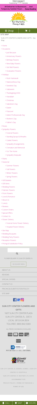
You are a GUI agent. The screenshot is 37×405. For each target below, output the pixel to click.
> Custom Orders (7, 210)
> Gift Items (5, 183)
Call (7, 403)
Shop (11, 30)
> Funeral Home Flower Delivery (17, 223)
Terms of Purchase (24, 383)
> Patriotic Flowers (8, 190)
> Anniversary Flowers (13, 56)
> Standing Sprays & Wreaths (15, 137)
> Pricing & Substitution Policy (12, 243)
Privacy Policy (9, 383)
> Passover (9, 111)
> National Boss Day (12, 82)
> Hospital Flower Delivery (14, 227)
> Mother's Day (10, 119)
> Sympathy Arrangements (14, 144)
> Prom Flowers (7, 193)
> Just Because (10, 52)
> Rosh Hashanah (11, 78)
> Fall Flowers (10, 169)
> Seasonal (5, 162)
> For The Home (11, 151)
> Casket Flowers (11, 140)
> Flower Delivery (7, 219)
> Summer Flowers (12, 165)
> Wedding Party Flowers (10, 237)
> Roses (4, 126)
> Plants (4, 159)
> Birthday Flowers (12, 60)
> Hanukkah (9, 97)
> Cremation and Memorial (15, 148)
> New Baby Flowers (12, 63)
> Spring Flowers (11, 177)
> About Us (5, 200)
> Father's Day (10, 122)
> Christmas (9, 100)
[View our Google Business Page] (18, 301)
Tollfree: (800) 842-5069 (19, 324)
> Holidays (5, 74)
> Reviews (4, 206)
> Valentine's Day (11, 104)
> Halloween (9, 89)
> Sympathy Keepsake (13, 155)
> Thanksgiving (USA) (12, 93)
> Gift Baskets (6, 180)
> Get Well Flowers (12, 67)
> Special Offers (7, 213)
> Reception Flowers (8, 240)
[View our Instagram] (22, 301)
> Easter (8, 108)
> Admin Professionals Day (15, 115)
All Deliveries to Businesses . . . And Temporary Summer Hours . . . (18, 8)
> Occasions (5, 49)
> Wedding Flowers (8, 187)
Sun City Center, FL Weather (14, 376)
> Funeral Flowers (11, 133)
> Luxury (4, 203)
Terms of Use (18, 386)
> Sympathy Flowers (8, 129)
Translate (25, 3)
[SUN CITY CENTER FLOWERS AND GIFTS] (18, 25)
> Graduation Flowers (13, 71)
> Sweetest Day (11, 85)
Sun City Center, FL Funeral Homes (14, 369)
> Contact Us (5, 216)
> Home (4, 45)
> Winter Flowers (11, 173)
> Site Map (5, 230)
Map (19, 403)
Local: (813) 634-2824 (18, 320)
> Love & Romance (8, 197)
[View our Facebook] (14, 301)
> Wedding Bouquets (8, 234)
